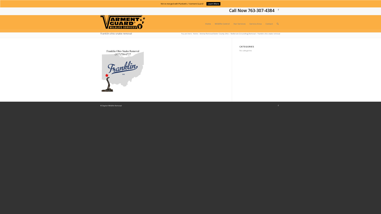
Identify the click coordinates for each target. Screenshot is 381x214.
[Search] (278, 23)
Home (195, 34)
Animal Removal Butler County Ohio (214, 34)
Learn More (213, 3)
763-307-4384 (261, 10)
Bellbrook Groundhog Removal (243, 34)
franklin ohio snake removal (116, 33)
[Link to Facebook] (278, 9)
